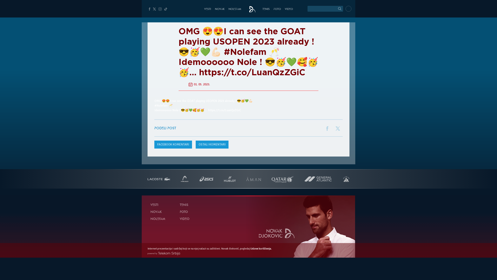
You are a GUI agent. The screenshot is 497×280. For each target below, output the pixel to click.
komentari (173, 144)
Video (289, 9)
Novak (220, 9)
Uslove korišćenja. (261, 248)
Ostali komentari (212, 144)
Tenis (266, 9)
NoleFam (235, 9)
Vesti (207, 9)
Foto (277, 9)
